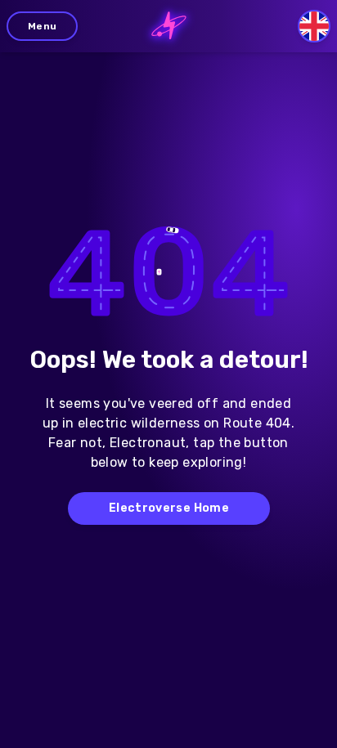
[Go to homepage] (168, 26)
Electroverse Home (169, 508)
